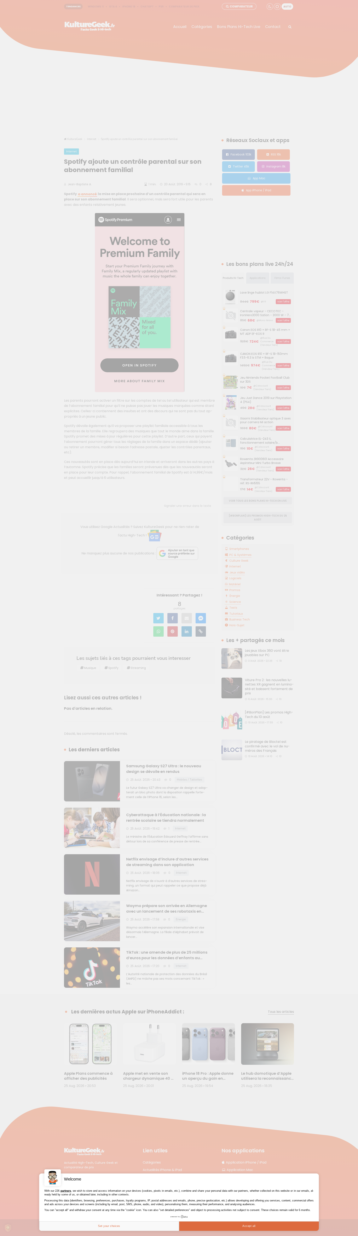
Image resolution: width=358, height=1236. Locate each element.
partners (65, 1190)
